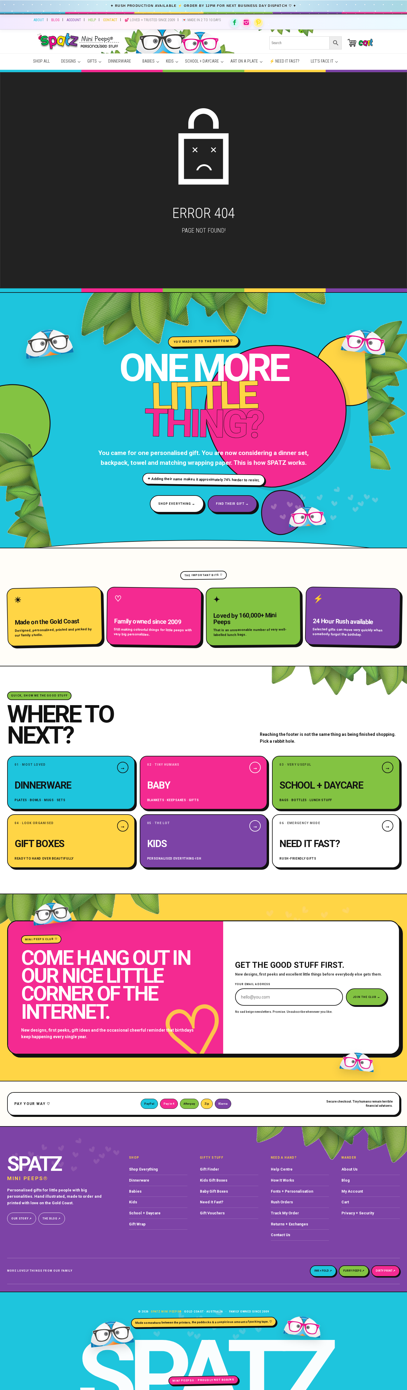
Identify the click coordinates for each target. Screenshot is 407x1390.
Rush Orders (282, 1202)
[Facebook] (234, 22)
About (39, 20)
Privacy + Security (357, 1213)
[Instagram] (246, 22)
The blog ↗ (52, 1218)
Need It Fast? (211, 1202)
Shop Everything (143, 1169)
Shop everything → (176, 503)
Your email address (252, 984)
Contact (110, 20)
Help (92, 20)
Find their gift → (232, 503)
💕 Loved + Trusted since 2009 (150, 20)
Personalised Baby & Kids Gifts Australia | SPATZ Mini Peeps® (143, 43)
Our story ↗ (21, 1218)
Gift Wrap (137, 1224)
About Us (349, 1169)
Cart (345, 1202)
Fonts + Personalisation (292, 1191)
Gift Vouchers (212, 1213)
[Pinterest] (258, 22)
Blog (55, 20)
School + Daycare (145, 1213)
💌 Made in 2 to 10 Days (201, 20)
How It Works (282, 1180)
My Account (352, 1191)
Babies (135, 1191)
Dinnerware (139, 1180)
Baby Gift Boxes (214, 1191)
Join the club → (366, 997)
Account (74, 20)
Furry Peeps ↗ (353, 1270)
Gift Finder (209, 1169)
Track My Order (285, 1213)
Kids (133, 1202)
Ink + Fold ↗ (323, 1270)
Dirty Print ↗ (385, 1270)
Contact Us (280, 1235)
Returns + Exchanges (289, 1224)
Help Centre (282, 1169)
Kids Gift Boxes (213, 1180)
